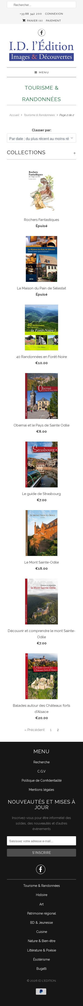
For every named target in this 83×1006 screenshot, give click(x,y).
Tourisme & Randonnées (41, 886)
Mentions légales (41, 790)
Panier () (34, 20)
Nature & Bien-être (41, 941)
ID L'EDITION (47, 980)
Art (41, 904)
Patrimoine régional (41, 913)
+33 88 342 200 (31, 13)
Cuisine (41, 932)
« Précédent (34, 730)
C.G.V (41, 771)
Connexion (54, 13)
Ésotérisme (41, 959)
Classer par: (41, 130)
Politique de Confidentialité (42, 780)
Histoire (41, 895)
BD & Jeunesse (41, 922)
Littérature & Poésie (41, 950)
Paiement (53, 20)
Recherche (41, 762)
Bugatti (41, 968)
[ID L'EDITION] (41, 51)
